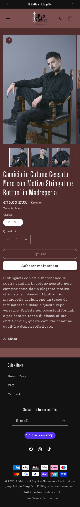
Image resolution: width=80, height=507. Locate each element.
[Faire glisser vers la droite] (75, 158)
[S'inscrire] (63, 421)
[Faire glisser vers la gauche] (4, 158)
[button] (8, 18)
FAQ (11, 385)
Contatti (15, 394)
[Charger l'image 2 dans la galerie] (39, 157)
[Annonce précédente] (7, 4)
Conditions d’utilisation (42, 498)
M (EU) (15, 223)
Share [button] (12, 339)
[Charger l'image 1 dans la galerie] (19, 157)
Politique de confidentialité (42, 492)
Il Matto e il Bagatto (29, 481)
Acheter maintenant (40, 266)
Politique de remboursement (56, 486)
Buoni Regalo (19, 376)
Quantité (10, 231)
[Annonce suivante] (72, 4)
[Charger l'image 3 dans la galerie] (60, 157)
